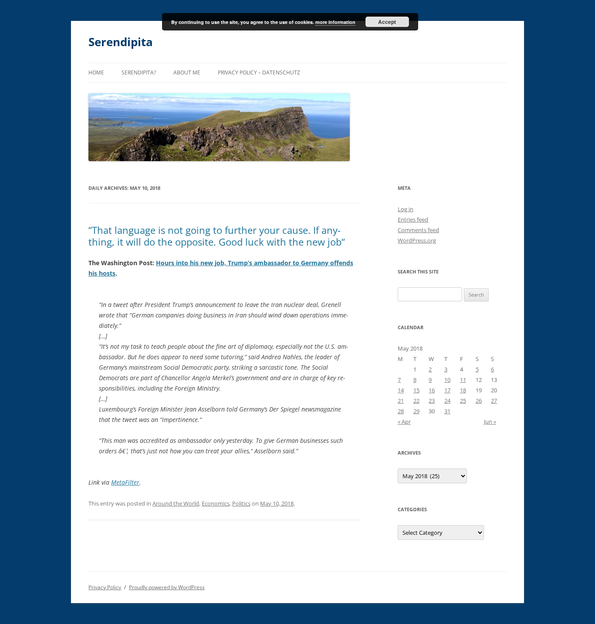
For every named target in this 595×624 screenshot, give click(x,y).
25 (463, 401)
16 (432, 390)
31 (447, 411)
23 (432, 401)
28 (401, 411)
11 (463, 380)
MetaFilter (125, 482)
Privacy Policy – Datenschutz (259, 72)
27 (494, 401)
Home (96, 72)
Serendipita (120, 42)
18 (463, 390)
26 (479, 401)
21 (401, 401)
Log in (405, 209)
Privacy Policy (104, 587)
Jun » (490, 421)
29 (416, 411)
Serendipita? (139, 72)
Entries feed (413, 219)
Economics (216, 503)
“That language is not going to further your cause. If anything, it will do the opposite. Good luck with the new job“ (216, 235)
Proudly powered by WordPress (167, 587)
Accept (387, 22)
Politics (241, 503)
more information (335, 22)
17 (447, 390)
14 (401, 390)
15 (416, 390)
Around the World (175, 503)
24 (447, 401)
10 (447, 380)
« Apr (404, 421)
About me (186, 72)
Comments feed (418, 230)
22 (416, 401)
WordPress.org (417, 240)
